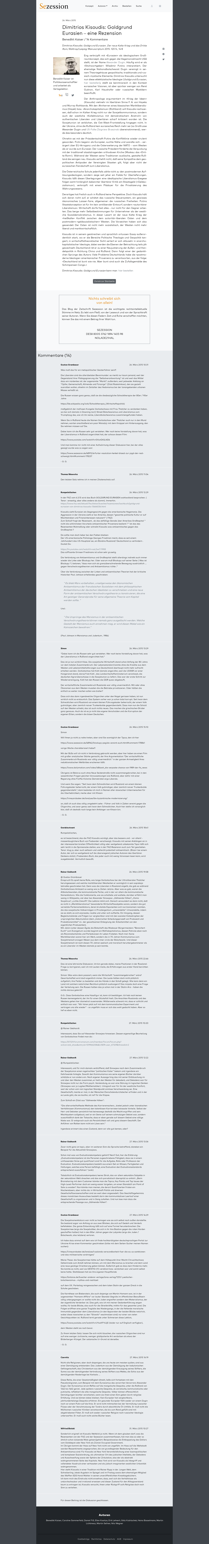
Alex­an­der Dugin (115, 62)
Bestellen (126, 6)
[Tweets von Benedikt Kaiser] (73, 95)
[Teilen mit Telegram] (163, 55)
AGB (119, 1539)
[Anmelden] (152, 6)
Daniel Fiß (89, 1520)
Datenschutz (109, 1539)
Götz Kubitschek (129, 1520)
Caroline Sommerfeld (72, 1520)
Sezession (104, 330)
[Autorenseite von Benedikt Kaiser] (60, 95)
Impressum (128, 1539)
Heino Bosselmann (147, 1520)
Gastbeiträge (83, 1539)
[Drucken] (163, 50)
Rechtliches (96, 1539)
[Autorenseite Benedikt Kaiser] (66, 67)
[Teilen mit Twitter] (163, 60)
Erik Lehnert (114, 1520)
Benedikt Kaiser (73, 39)
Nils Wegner (117, 1523)
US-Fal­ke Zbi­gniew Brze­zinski (102, 129)
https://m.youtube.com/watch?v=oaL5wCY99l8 (83, 549)
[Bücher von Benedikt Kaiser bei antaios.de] (67, 95)
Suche (139, 6)
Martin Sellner (103, 1523)
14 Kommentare (97, 39)
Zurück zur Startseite (104, 281)
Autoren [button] (102, 6)
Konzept (89, 6)
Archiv (115, 6)
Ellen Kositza (101, 1520)
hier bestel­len (92, 82)
